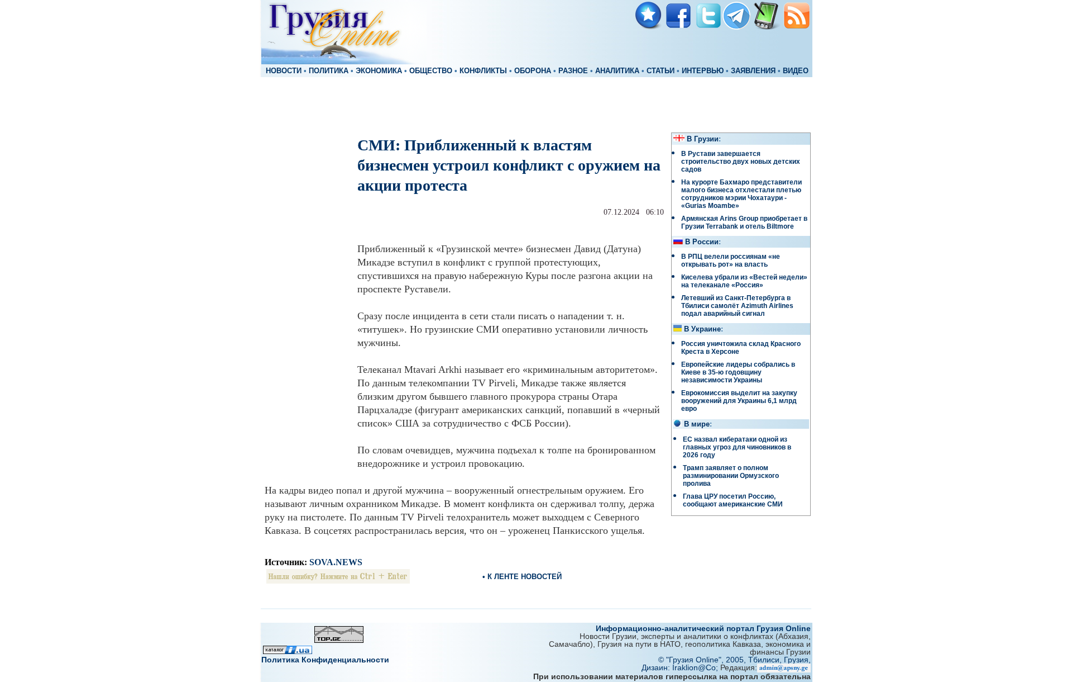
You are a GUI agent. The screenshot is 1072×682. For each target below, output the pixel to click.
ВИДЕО (795, 71)
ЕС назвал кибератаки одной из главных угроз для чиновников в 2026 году (737, 447)
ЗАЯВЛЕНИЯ (753, 71)
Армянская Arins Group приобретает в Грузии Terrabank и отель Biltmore (744, 222)
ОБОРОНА (532, 71)
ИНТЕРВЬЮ (703, 71)
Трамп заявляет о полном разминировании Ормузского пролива (731, 475)
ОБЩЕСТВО (430, 71)
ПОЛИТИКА (328, 71)
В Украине (702, 329)
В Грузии (703, 139)
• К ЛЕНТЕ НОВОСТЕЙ (522, 576)
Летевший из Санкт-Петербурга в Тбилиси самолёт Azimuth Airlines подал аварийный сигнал (737, 306)
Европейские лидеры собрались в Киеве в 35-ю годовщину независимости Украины (738, 372)
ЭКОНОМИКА (379, 71)
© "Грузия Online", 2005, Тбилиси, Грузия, (734, 659)
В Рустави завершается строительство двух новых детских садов (740, 161)
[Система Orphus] (338, 580)
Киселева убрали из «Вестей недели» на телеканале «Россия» (744, 281)
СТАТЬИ (660, 71)
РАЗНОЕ (573, 71)
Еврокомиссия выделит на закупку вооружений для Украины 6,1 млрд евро (739, 401)
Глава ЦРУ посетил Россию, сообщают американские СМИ (733, 500)
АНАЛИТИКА (617, 71)
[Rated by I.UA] (287, 651)
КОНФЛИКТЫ (483, 71)
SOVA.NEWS (335, 562)
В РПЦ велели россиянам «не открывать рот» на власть (730, 260)
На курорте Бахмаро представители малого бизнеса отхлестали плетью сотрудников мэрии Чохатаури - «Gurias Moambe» (741, 194)
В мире (697, 424)
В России (702, 242)
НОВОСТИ (284, 71)
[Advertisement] (536, 104)
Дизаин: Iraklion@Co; (681, 667)
